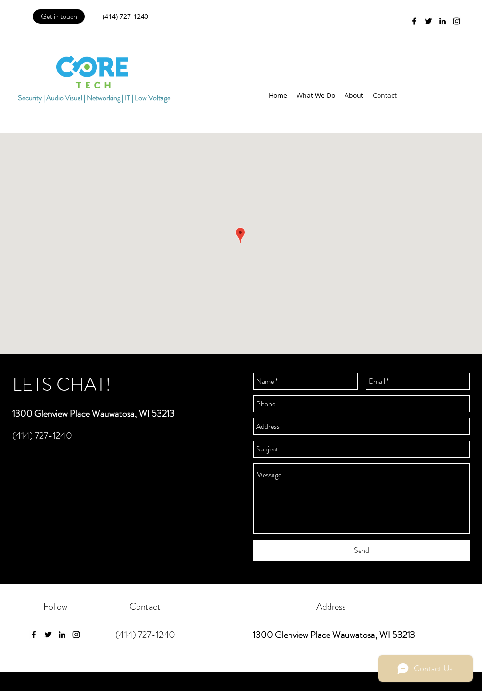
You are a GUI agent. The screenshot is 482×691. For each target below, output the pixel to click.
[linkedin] (442, 21)
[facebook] (414, 21)
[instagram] (456, 21)
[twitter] (428, 21)
